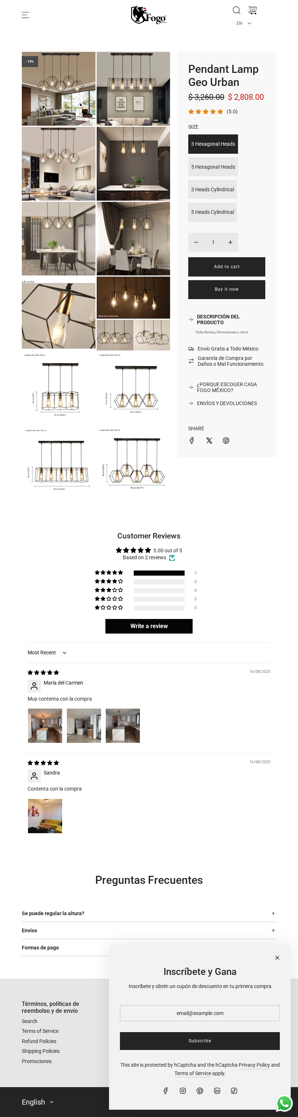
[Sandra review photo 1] (45, 816)
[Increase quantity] (230, 242)
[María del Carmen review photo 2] (84, 725)
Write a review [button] (149, 626)
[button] (109, 573)
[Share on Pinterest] (226, 441)
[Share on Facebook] (192, 441)
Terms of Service (192, 1073)
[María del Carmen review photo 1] (45, 725)
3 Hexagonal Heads (213, 144)
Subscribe (200, 1040)
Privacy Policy (254, 1065)
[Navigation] (25, 15)
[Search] (237, 10)
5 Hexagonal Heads (213, 167)
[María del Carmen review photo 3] (122, 725)
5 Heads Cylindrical (212, 212)
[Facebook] (166, 1091)
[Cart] (253, 10)
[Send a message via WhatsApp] (284, 1103)
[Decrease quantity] (196, 242)
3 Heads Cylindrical (212, 189)
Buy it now (227, 289)
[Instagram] (183, 1091)
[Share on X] (209, 441)
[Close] (277, 958)
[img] (43, 672)
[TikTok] (234, 1091)
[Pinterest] (200, 1091)
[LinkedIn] (217, 1091)
